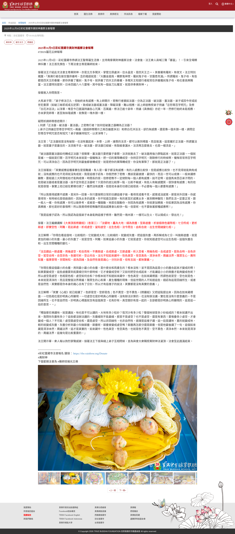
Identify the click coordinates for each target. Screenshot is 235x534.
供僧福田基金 (29, 511)
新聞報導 (22, 23)
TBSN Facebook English (69, 515)
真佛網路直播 (100, 511)
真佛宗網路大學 (65, 523)
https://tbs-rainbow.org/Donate (90, 353)
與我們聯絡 (28, 519)
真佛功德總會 (100, 507)
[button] (88, 14)
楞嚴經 (30, 42)
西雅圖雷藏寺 (100, 515)
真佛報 (133, 507)
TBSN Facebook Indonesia (70, 519)
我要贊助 (27, 507)
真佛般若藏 (135, 515)
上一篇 (112, 490)
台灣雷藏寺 (99, 523)
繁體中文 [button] (228, 4)
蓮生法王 (19, 42)
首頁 (4, 23)
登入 (210, 4)
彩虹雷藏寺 (99, 519)
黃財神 (9, 42)
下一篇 (122, 490)
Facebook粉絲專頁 (67, 511)
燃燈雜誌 (134, 511)
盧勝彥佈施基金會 (138, 519)
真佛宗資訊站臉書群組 (68, 507)
